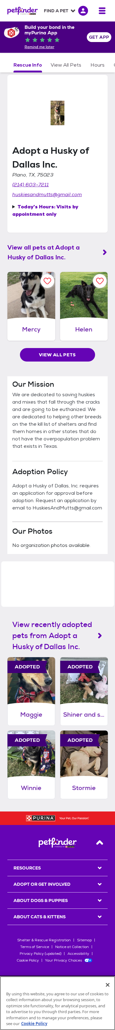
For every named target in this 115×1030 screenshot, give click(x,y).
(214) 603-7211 (30, 184)
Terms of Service (34, 946)
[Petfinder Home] (22, 10)
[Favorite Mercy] (47, 281)
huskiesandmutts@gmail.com (47, 194)
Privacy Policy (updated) (40, 953)
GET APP (99, 37)
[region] (57, 1003)
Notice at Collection (72, 946)
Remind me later (39, 47)
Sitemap (84, 940)
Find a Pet (56, 11)
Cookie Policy (28, 960)
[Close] (107, 985)
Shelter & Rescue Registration (44, 940)
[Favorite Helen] (100, 281)
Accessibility (78, 953)
